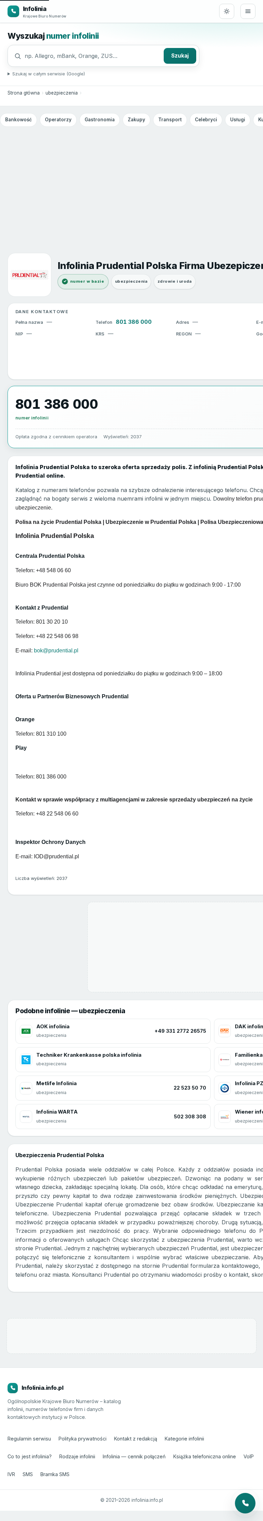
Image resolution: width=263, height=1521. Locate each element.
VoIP (248, 1456)
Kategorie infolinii (184, 1439)
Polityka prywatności (83, 1439)
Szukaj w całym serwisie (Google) (48, 73)
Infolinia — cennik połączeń (134, 1456)
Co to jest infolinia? (30, 1456)
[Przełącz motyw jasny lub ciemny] (226, 11)
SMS (28, 1474)
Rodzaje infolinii (77, 1456)
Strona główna (24, 93)
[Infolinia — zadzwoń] (245, 1503)
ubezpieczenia (62, 93)
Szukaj (180, 55)
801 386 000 (134, 321)
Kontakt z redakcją (135, 1439)
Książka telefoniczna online (204, 1456)
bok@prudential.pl (56, 650)
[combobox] (92, 56)
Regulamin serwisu (29, 1439)
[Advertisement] (131, 181)
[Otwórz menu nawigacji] (247, 11)
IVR (11, 1474)
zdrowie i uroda (175, 281)
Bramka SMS (55, 1474)
